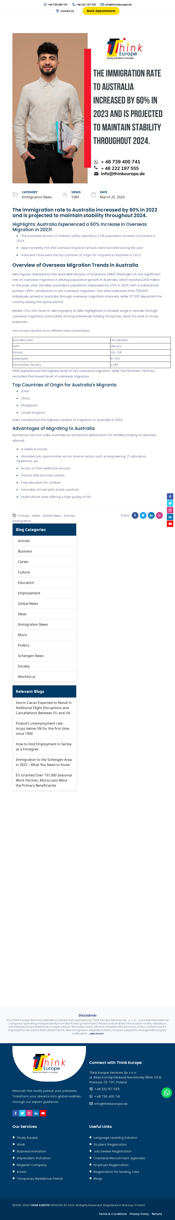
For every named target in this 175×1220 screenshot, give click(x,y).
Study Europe (27, 1137)
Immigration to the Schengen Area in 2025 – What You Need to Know (44, 762)
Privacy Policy (139, 1214)
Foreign (23, 515)
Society (23, 666)
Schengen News (31, 655)
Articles (69, 515)
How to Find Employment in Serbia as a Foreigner (43, 746)
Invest (21, 1171)
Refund (157, 1214)
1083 (75, 197)
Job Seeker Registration (112, 1151)
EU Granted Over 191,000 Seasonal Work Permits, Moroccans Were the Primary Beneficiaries (44, 780)
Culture (24, 572)
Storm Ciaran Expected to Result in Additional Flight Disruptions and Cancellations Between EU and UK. (44, 707)
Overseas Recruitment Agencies (119, 1158)
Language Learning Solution (115, 1137)
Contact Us (67, 11)
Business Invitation (31, 1151)
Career (23, 561)
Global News (52, 515)
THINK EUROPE (40, 1205)
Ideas (22, 614)
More (22, 634)
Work (20, 1144)
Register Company (31, 1165)
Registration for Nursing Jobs (116, 1171)
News (36, 515)
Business (25, 551)
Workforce (26, 676)
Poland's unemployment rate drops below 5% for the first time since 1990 (42, 728)
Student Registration (110, 1144)
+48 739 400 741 (58, 4)
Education (26, 582)
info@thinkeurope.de (118, 4)
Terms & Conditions (113, 1214)
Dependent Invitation (33, 1158)
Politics (23, 645)
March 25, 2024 (112, 197)
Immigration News (37, 197)
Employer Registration (110, 1165)
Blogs (97, 1178)
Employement (29, 593)
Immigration (21, 521)
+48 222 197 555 (86, 4)
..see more (96, 1033)
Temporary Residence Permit (39, 1178)
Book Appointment (101, 11)
